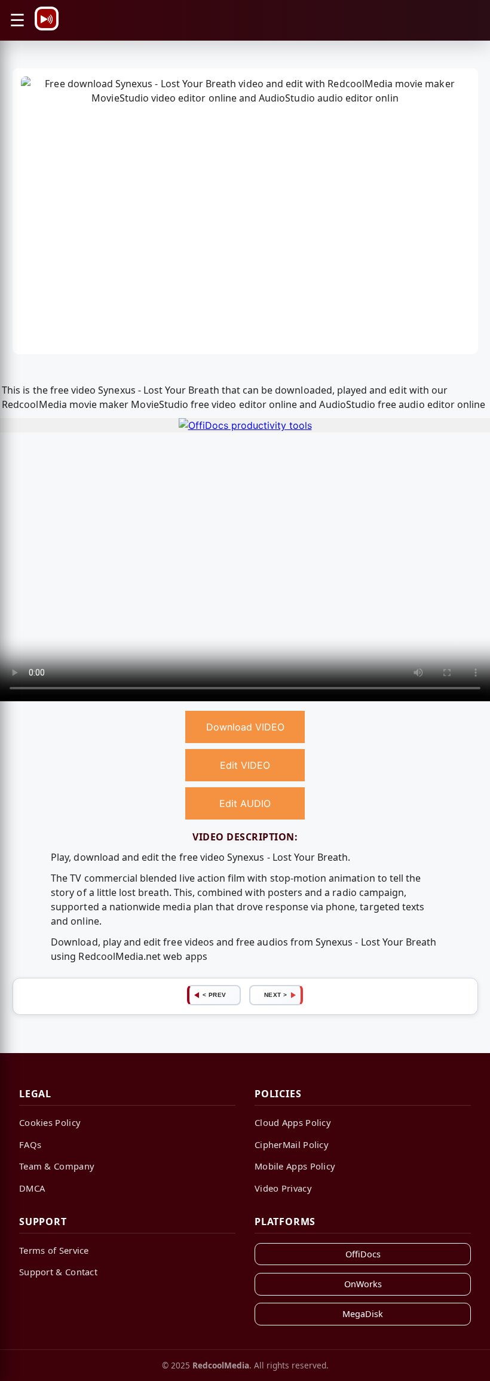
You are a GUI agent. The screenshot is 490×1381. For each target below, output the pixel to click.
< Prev (214, 995)
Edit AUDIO (245, 803)
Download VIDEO (245, 727)
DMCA (32, 1188)
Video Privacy (283, 1188)
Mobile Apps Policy (295, 1166)
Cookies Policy (50, 1122)
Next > (275, 995)
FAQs (30, 1144)
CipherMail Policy (292, 1144)
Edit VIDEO (245, 765)
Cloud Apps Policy (293, 1122)
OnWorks (363, 1284)
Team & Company (56, 1166)
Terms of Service (54, 1250)
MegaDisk (362, 1313)
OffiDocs (363, 1254)
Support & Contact (58, 1272)
